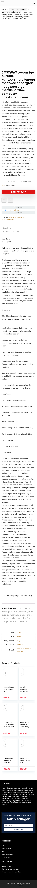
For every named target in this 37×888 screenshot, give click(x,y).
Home (4, 9)
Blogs (3, 851)
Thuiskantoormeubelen (18, 9)
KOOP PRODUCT (18, 192)
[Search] (33, 3)
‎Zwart (19, 637)
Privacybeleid (6, 866)
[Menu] (2, 3)
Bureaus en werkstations (11, 12)
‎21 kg (18, 641)
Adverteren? (6, 857)
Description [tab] (7, 228)
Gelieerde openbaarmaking (11, 872)
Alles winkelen (6, 848)
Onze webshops (7, 854)
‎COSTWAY (20, 633)
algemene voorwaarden (10, 869)
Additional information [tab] (11, 232)
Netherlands (14, 210)
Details (3, 185)
